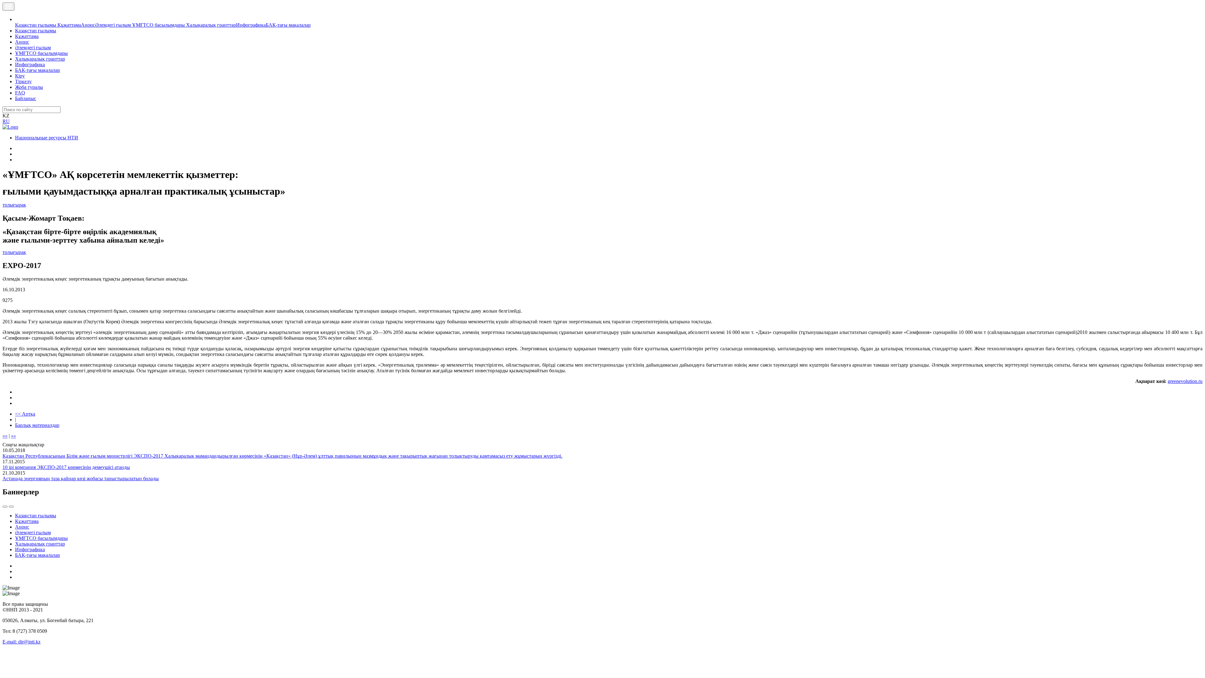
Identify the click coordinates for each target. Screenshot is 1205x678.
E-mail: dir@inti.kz (21, 641)
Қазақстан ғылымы (36, 25)
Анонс (88, 25)
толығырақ (14, 204)
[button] (18, 19)
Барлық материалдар (37, 425)
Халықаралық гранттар (211, 25)
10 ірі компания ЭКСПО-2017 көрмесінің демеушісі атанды (66, 467)
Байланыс (25, 98)
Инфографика (251, 25)
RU (6, 121)
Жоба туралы (29, 87)
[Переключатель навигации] (8, 7)
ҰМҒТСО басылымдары (159, 25)
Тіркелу (23, 81)
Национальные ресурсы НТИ (46, 137)
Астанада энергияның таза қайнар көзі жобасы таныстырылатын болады (81, 478)
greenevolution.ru (1185, 381)
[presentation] (5, 507)
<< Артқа (25, 414)
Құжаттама (69, 25)
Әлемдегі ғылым (113, 25)
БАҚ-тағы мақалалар (288, 25)
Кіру (20, 75)
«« (5, 436)
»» (13, 436)
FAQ (20, 92)
